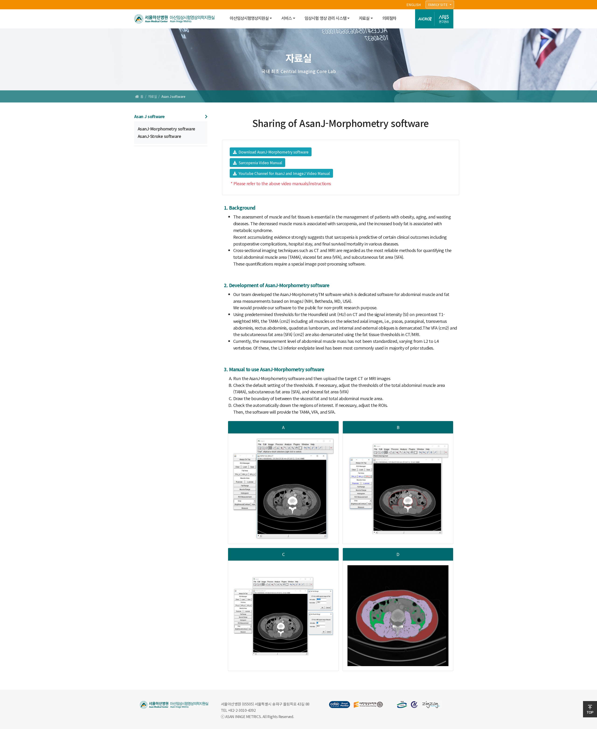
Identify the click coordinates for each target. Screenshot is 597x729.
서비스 (286, 18)
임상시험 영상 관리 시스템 (325, 18)
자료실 (364, 18)
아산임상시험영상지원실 (249, 18)
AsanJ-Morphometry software (166, 129)
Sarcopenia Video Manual (260, 162)
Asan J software (149, 116)
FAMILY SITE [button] (438, 4)
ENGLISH (413, 4)
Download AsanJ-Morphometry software (273, 152)
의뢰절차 (389, 18)
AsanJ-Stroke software (159, 136)
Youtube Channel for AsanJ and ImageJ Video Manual (284, 173)
